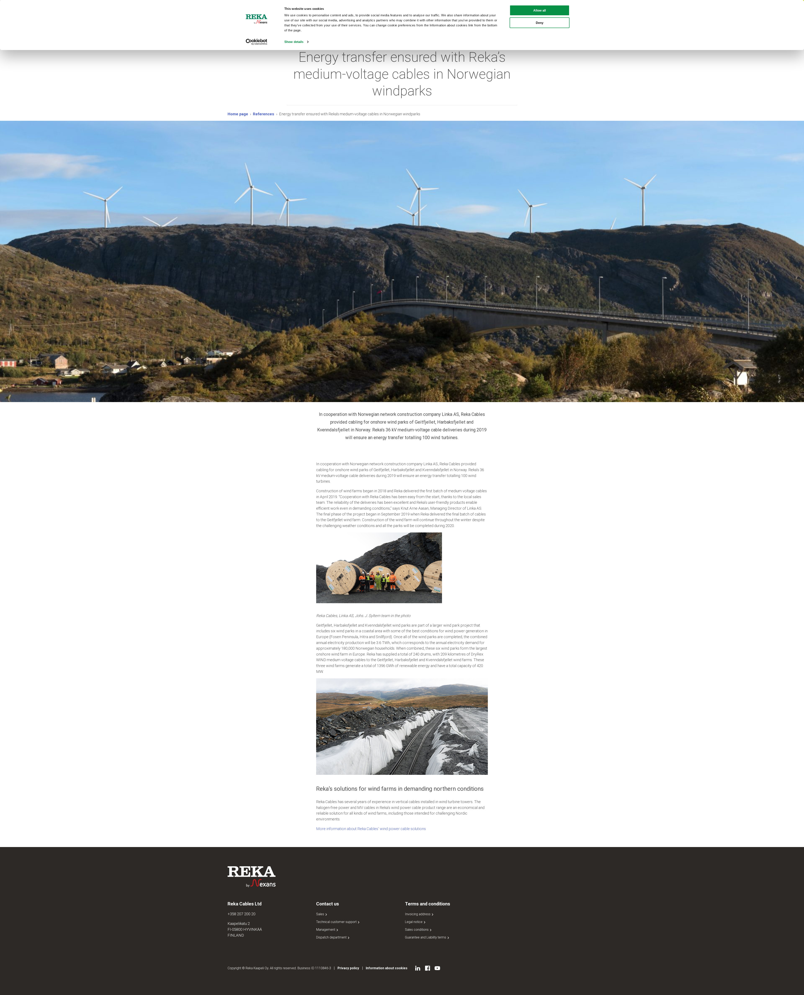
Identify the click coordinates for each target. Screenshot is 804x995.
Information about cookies (386, 968)
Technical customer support (336, 922)
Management (326, 930)
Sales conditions (417, 930)
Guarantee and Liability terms (426, 937)
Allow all (539, 10)
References (263, 114)
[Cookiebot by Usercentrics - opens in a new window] (256, 42)
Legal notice (414, 922)
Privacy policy (348, 968)
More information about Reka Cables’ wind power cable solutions (371, 829)
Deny (539, 22)
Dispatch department (331, 937)
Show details (293, 42)
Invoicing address (418, 914)
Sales (320, 914)
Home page (238, 114)
